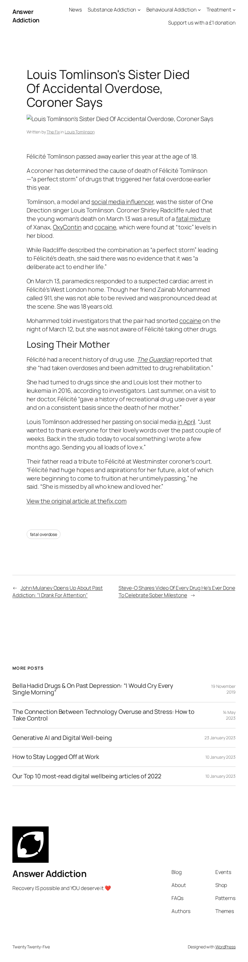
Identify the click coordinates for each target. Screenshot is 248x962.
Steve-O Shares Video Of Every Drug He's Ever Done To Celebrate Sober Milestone (177, 591)
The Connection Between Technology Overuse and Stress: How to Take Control (103, 715)
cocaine (105, 227)
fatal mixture (193, 219)
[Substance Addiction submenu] (139, 9)
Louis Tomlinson (80, 132)
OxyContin (67, 227)
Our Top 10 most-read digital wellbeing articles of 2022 (86, 776)
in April (186, 422)
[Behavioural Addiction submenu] (199, 9)
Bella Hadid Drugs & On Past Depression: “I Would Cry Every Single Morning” (92, 689)
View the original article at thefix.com (77, 501)
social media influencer (122, 202)
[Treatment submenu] (234, 9)
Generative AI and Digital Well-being (62, 737)
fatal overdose (43, 534)
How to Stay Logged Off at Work (55, 757)
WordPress (225, 947)
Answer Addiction (25, 16)
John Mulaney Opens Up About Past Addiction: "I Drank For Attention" (57, 591)
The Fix (53, 132)
